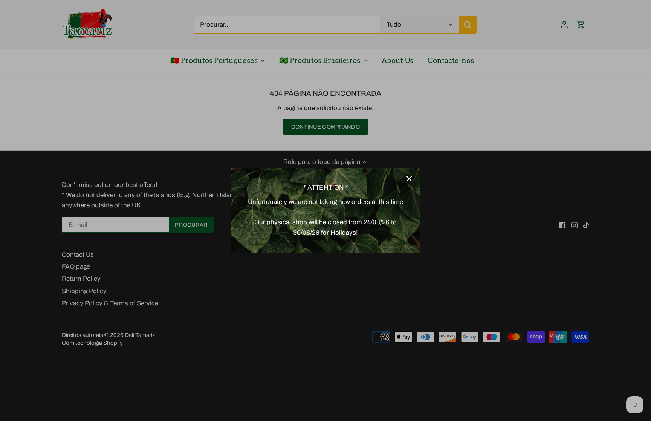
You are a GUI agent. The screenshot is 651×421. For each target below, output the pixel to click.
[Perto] (409, 178)
